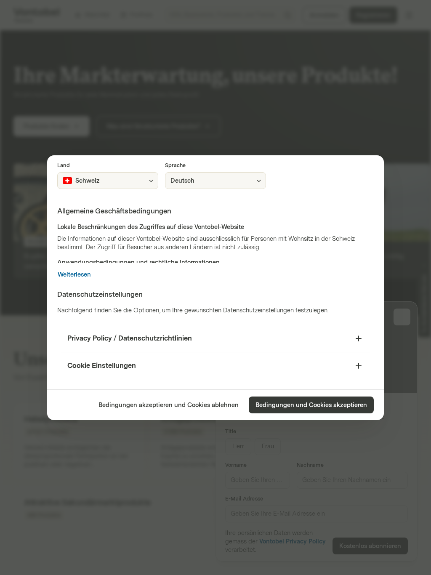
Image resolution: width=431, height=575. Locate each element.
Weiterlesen (74, 274)
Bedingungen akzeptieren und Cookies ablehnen (168, 405)
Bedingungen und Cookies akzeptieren (311, 405)
